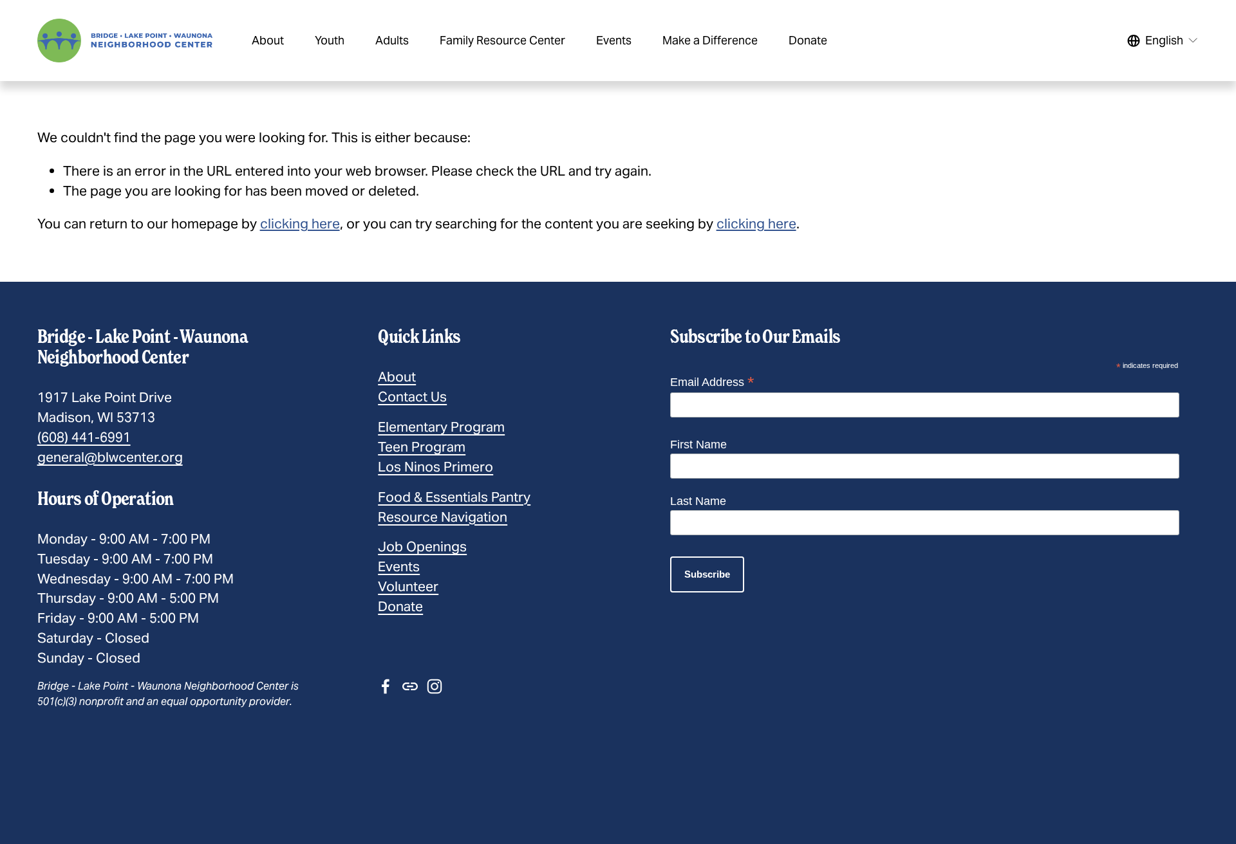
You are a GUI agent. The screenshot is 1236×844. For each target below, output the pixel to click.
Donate (400, 606)
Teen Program (421, 446)
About (397, 376)
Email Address (712, 382)
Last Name (698, 501)
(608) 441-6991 (84, 437)
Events (399, 566)
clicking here (300, 223)
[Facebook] (385, 686)
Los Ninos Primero (435, 466)
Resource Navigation (442, 517)
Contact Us (412, 396)
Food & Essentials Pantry (454, 497)
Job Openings (422, 546)
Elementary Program (441, 427)
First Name (698, 444)
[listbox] (1163, 40)
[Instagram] (434, 686)
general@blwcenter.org (110, 457)
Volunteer (408, 586)
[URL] (410, 686)
